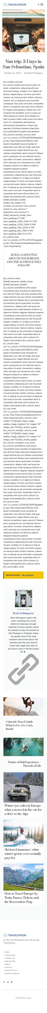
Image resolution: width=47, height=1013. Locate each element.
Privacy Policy (11, 970)
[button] (38, 4)
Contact (8, 967)
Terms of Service (12, 973)
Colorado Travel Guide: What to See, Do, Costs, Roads (19, 725)
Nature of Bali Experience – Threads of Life (24, 764)
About (7, 964)
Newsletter (10, 961)
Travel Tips (10, 958)
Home (7, 952)
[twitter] (8, 982)
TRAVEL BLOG (10, 955)
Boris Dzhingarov (35, 73)
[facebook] (11, 982)
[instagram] (4, 982)
